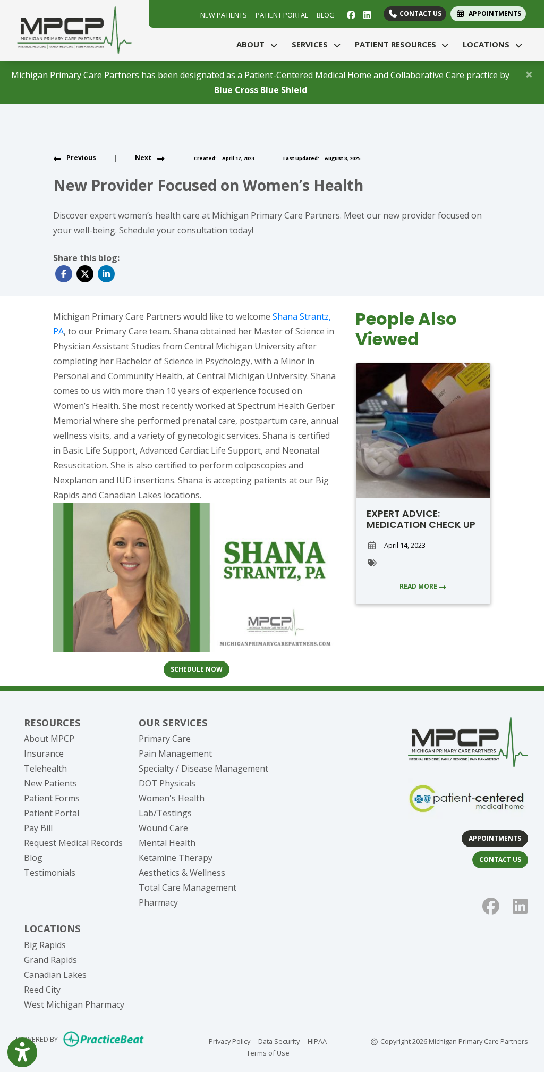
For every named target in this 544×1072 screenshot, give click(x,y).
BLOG (326, 15)
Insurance (44, 753)
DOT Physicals (167, 783)
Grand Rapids (50, 960)
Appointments (495, 838)
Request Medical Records (73, 843)
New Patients (50, 783)
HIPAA (317, 1041)
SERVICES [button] (312, 44)
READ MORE (419, 586)
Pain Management (175, 753)
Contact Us (419, 13)
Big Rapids (45, 945)
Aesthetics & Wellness (182, 872)
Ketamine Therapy (175, 858)
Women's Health (172, 798)
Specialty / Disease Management (203, 768)
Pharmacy (158, 902)
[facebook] (350, 14)
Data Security (279, 1041)
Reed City (42, 989)
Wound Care (163, 828)
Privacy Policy (229, 1041)
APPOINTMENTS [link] (493, 13)
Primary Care (165, 738)
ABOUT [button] (252, 44)
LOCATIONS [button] (488, 44)
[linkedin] (366, 14)
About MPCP (49, 738)
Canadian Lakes (55, 975)
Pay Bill (38, 828)
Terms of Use (268, 1053)
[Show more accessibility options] (22, 1052)
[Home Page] (74, 29)
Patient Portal (51, 813)
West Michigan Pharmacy (74, 1004)
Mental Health (167, 843)
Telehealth (45, 768)
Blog (33, 858)
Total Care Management (187, 887)
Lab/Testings (165, 813)
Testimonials (49, 872)
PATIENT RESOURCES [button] (397, 44)
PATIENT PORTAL (282, 15)
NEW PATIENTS (223, 15)
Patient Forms (52, 798)
